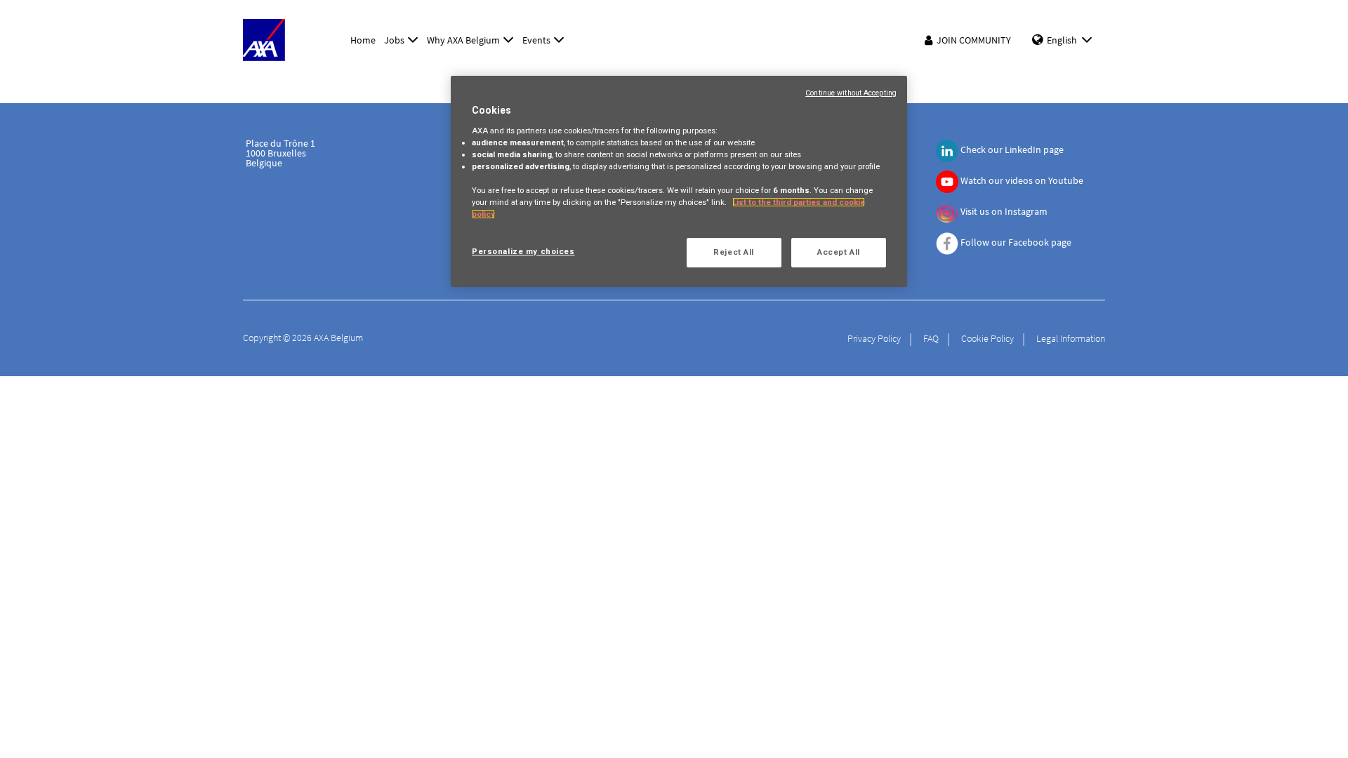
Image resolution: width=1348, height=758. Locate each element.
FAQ (931, 338)
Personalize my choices (523, 251)
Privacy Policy (874, 338)
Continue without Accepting (851, 93)
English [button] (1062, 40)
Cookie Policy (987, 338)
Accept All (838, 252)
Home (363, 40)
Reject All (733, 252)
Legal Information (1070, 338)
